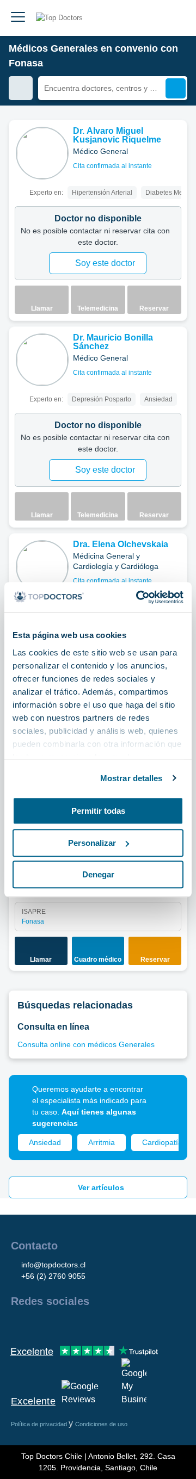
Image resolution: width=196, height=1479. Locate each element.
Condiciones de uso (101, 1424)
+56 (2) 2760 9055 (53, 1276)
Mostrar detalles (131, 778)
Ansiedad (45, 1142)
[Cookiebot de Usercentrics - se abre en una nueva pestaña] (138, 597)
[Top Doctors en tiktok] (116, 1324)
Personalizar (92, 842)
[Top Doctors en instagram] (38, 1324)
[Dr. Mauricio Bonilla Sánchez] (42, 359)
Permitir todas (98, 810)
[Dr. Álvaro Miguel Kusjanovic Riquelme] (42, 153)
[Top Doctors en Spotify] (137, 1324)
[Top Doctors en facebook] (18, 1324)
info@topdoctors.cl (53, 1264)
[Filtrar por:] (21, 88)
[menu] (18, 18)
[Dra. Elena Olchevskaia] (42, 566)
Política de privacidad (40, 1424)
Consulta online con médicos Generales (86, 1044)
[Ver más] (175, 143)
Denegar (98, 874)
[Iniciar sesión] (175, 18)
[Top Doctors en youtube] (97, 1324)
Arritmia (101, 1142)
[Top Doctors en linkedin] (57, 1324)
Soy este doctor (105, 263)
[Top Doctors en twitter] (77, 1324)
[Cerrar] (167, 1095)
